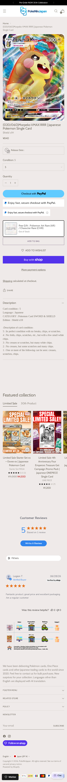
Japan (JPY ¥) (22, 756)
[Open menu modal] (4, 11)
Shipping (7, 280)
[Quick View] (27, 449)
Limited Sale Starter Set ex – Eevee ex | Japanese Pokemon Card (17, 461)
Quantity (7, 176)
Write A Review (33, 543)
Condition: (9, 160)
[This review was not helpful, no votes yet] (58, 610)
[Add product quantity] (15, 183)
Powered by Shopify (11, 767)
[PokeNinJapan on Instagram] (10, 737)
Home (6, 23)
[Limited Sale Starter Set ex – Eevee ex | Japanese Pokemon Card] (17, 432)
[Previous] (13, 2)
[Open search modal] (56, 11)
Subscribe (58, 726)
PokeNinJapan (25, 761)
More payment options (33, 269)
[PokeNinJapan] (33, 11)
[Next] (53, 2)
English (6, 756)
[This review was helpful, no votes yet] (52, 610)
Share (10, 290)
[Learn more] (47, 213)
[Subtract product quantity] (6, 183)
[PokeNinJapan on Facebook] (5, 737)
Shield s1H (8, 132)
